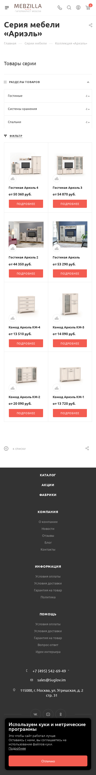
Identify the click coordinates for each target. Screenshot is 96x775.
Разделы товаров (24, 82)
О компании (48, 521)
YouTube (48, 714)
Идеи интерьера (48, 651)
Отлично (48, 761)
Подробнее (17, 748)
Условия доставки (48, 583)
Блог (48, 542)
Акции (48, 485)
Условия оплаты (48, 576)
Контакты (48, 549)
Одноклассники (60, 714)
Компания (48, 512)
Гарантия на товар (48, 590)
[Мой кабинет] (78, 7)
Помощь (48, 614)
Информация (48, 566)
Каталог (48, 475)
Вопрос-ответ (48, 645)
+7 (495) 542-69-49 (49, 671)
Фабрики (48, 495)
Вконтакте (35, 714)
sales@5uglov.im (51, 679)
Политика (48, 597)
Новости (48, 528)
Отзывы (48, 535)
